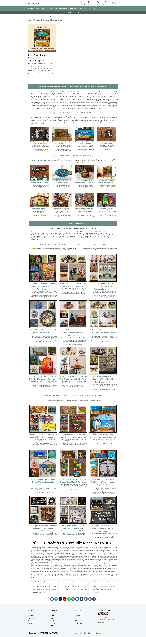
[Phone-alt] (73, 599)
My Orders (77, 615)
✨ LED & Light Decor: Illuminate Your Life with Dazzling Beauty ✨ (102, 379)
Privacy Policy (54, 623)
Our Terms (53, 620)
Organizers (30, 620)
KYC (76, 620)
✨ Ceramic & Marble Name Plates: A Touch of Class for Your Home (103, 528)
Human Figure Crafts (33, 613)
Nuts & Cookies (32, 618)
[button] (114, 3)
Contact (53, 625)
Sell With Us (77, 618)
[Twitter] (56, 599)
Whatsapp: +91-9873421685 (73, 12)
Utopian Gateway (50, 557)
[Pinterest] (65, 599)
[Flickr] (77, 599)
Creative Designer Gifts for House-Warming (73, 395)
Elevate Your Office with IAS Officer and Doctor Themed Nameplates (37, 58)
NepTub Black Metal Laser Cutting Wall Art (88, 557)
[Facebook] (52, 599)
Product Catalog (78, 623)
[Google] (90, 599)
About (52, 615)
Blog (52, 618)
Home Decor (104, 588)
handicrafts (68, 550)
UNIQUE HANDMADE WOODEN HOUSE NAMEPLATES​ (73, 113)
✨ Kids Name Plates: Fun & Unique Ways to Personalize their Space (43, 482)
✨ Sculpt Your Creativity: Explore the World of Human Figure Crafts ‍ (103, 482)
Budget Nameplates (88, 4)
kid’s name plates (41, 588)
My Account (105, 4)
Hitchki (33, 550)
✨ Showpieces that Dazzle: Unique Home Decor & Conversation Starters (103, 286)
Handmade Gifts (32, 623)
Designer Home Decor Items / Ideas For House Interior (73, 244)
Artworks (98, 4)
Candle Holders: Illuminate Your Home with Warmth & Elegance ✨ (72, 333)
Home (29, 16)
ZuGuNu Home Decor (72, 557)
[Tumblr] (81, 599)
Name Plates (31, 615)
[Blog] (86, 599)
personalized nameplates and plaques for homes (70, 93)
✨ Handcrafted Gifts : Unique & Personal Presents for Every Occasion (43, 286)
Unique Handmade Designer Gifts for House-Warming (73, 156)
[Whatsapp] (69, 599)
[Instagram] (60, 599)
